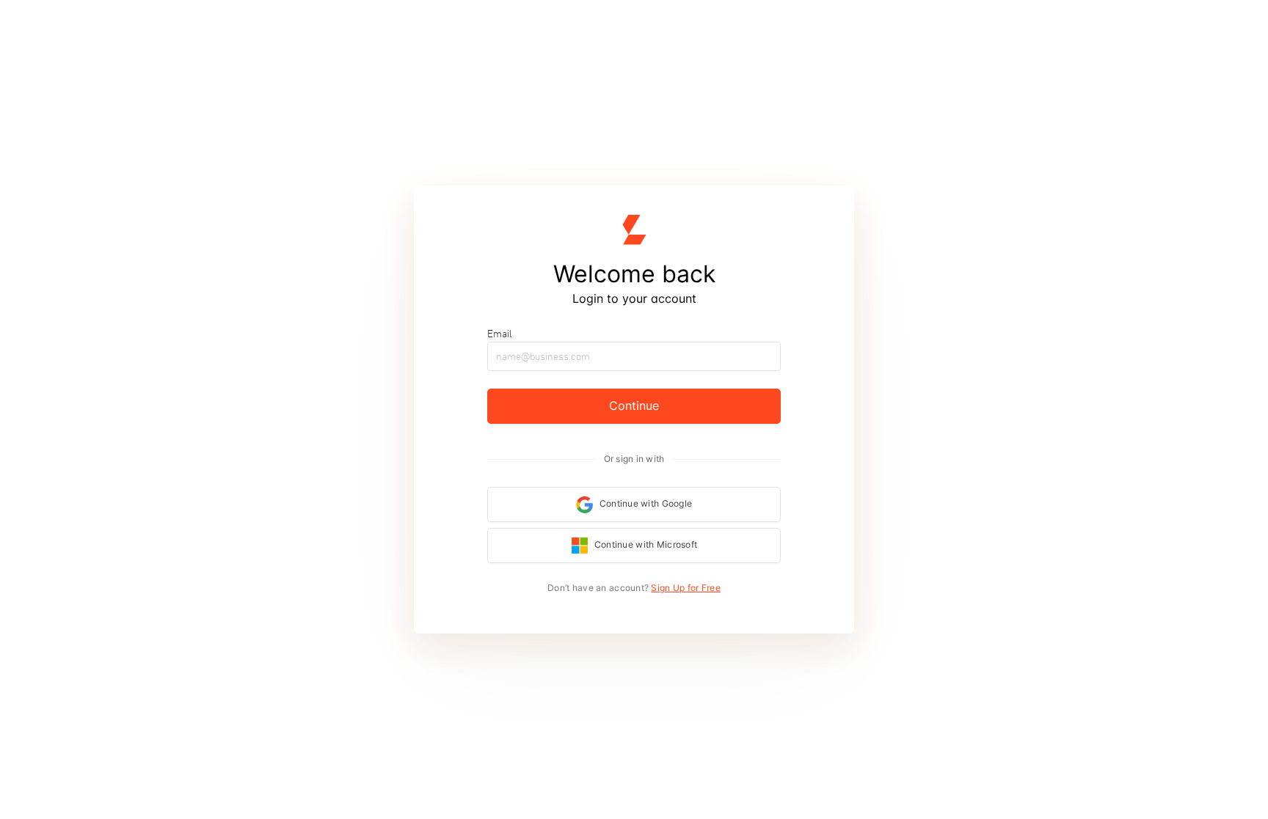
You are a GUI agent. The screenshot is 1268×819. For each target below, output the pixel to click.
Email (499, 333)
